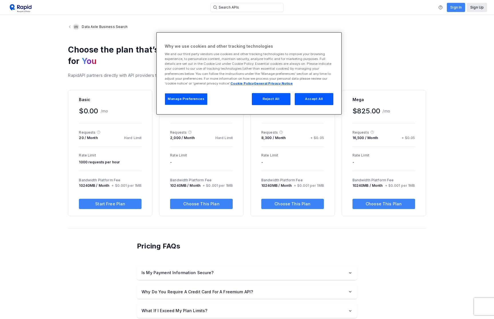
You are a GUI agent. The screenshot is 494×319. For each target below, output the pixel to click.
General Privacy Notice (273, 83)
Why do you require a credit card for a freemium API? (197, 291)
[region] (249, 73)
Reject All (271, 99)
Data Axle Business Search (105, 27)
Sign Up (477, 7)
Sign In (456, 7)
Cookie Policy (242, 83)
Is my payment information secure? (178, 272)
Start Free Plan (110, 203)
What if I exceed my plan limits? (174, 310)
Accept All (314, 99)
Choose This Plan (201, 203)
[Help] (440, 7)
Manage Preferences (186, 99)
